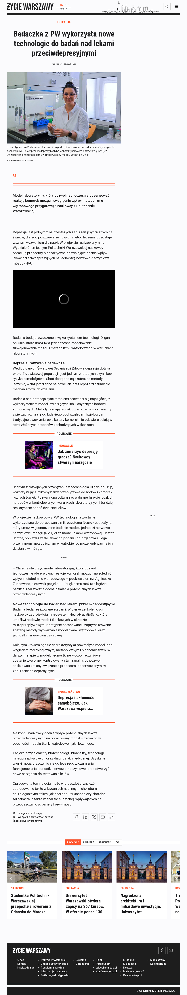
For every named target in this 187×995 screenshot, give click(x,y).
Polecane (88, 842)
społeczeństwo (69, 692)
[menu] (176, 6)
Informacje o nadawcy (54, 971)
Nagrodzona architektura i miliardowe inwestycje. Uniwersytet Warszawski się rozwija (141, 906)
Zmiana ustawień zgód (54, 963)
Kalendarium (158, 963)
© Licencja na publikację (27, 813)
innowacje (65, 445)
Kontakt (21, 963)
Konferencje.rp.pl (106, 971)
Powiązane (73, 842)
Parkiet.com (103, 963)
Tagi (117, 842)
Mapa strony (157, 959)
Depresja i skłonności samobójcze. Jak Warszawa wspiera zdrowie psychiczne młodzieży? (77, 703)
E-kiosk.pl (129, 959)
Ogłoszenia (82, 963)
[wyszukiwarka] (167, 6)
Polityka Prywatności (53, 959)
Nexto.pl (128, 967)
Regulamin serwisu (52, 967)
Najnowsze (104, 842)
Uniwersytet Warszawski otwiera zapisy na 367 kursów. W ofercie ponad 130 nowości (85, 906)
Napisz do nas (26, 967)
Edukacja (64, 22)
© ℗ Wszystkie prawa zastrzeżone (33, 817)
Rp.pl (99, 959)
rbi (15, 175)
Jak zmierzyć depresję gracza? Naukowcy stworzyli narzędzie (78, 457)
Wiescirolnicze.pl (106, 967)
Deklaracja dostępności (55, 975)
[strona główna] (30, 6)
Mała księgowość (133, 971)
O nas (20, 959)
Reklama (81, 959)
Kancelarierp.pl (132, 975)
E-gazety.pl (130, 963)
